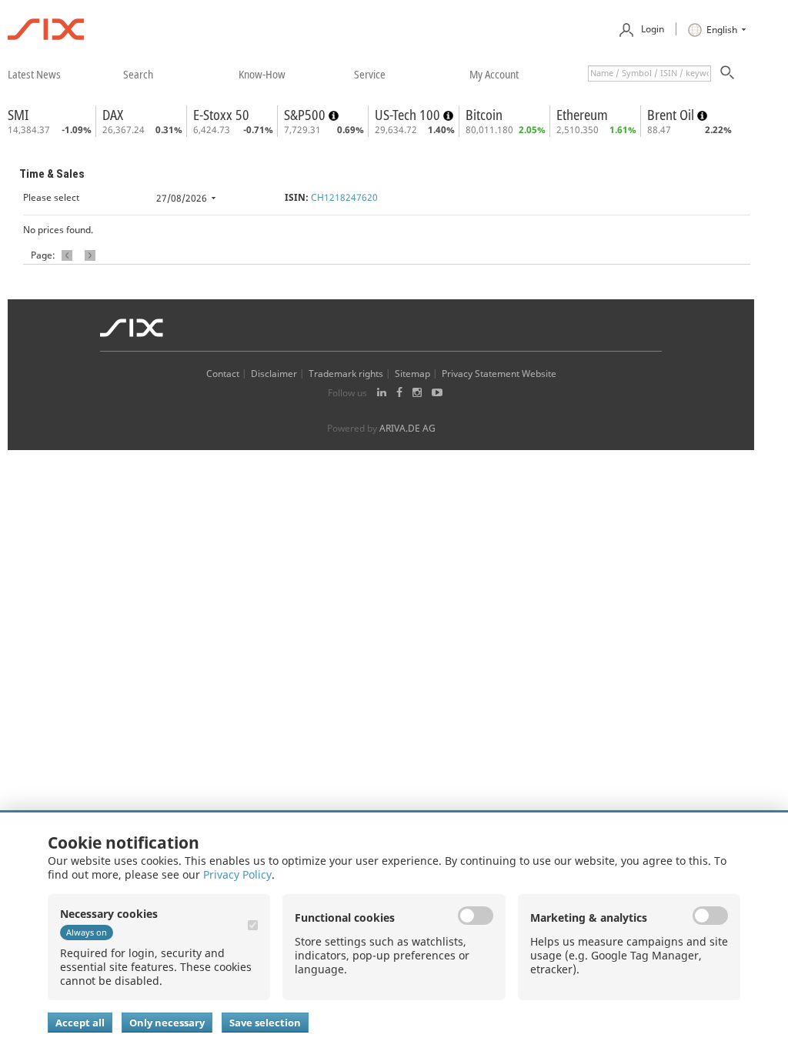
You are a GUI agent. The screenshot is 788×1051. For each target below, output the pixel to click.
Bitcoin (484, 114)
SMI (18, 114)
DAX (112, 114)
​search (138, 74)
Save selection (265, 1022)
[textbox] (649, 73)
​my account (494, 74)
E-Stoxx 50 (221, 114)
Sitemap (412, 373)
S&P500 (306, 114)
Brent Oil (672, 114)
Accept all (80, 1022)
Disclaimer (274, 373)
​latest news (34, 74)
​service (370, 74)
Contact (222, 373)
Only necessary (167, 1022)
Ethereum (582, 114)
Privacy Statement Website (499, 373)
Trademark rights (346, 373)
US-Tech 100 (409, 114)
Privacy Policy (237, 874)
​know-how (262, 74)
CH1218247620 (344, 197)
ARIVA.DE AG (407, 428)
